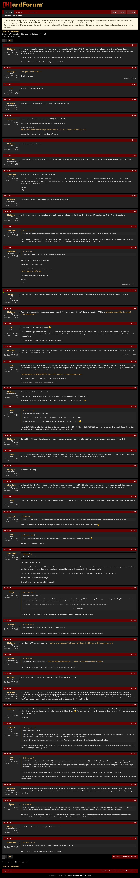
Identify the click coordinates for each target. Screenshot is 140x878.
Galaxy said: (26, 516)
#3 (135, 84)
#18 (135, 388)
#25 (135, 512)
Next (9, 40)
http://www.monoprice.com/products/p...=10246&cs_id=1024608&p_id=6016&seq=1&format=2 (81, 643)
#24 (135, 496)
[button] (24, 12)
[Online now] (3, 292)
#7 (135, 155)
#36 (135, 753)
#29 (135, 620)
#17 (135, 361)
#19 (135, 406)
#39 (135, 823)
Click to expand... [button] (78, 608)
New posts (19, 12)
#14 (135, 308)
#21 (135, 450)
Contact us (104, 871)
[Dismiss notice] (136, 21)
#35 (135, 723)
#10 (135, 211)
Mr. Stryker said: (27, 231)
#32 (135, 673)
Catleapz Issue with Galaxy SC (31, 72)
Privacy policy (124, 871)
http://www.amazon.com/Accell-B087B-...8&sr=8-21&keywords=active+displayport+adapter (51, 374)
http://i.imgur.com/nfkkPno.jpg (31, 271)
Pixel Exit (58, 875)
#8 (135, 171)
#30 (135, 639)
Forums (9, 12)
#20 (135, 435)
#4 (135, 99)
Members (31, 12)
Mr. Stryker (7, 37)
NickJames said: (27, 842)
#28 (135, 588)
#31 (135, 654)
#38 (135, 800)
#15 (135, 323)
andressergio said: (28, 535)
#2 (135, 68)
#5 (135, 115)
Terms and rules (114, 871)
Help (131, 871)
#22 (135, 466)
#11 (135, 226)
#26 (135, 530)
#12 (135, 247)
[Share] (132, 45)
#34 (135, 705)
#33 (135, 688)
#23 (135, 481)
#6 (135, 140)
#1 (135, 45)
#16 (135, 346)
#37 (135, 784)
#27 (135, 549)
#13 (135, 290)
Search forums (17, 15)
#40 (135, 838)
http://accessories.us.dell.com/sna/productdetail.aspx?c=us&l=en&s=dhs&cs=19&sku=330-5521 (53, 130)
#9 (135, 195)
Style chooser (8, 871)
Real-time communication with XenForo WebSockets (76, 875)
